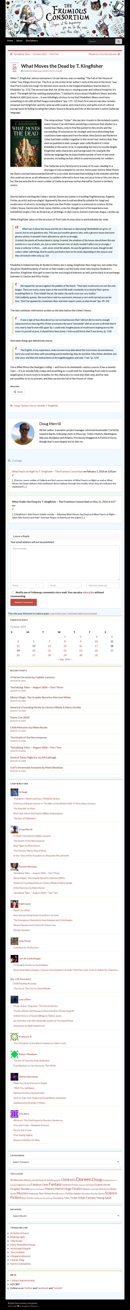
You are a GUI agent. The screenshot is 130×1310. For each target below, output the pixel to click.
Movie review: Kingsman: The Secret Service (35, 1006)
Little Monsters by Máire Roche (28, 727)
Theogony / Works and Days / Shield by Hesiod (36, 798)
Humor (86, 1188)
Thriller (74, 1198)
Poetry (62, 1194)
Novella (59, 71)
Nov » (68, 659)
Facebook (42, 1287)
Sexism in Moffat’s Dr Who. (26, 1140)
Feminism (66, 1185)
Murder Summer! (21, 930)
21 (49, 650)
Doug (38, 71)
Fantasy (45, 71)
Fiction (75, 1185)
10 (96, 641)
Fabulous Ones (39, 1184)
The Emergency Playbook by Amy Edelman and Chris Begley (42, 920)
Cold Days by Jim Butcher (26, 947)
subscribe (88, 592)
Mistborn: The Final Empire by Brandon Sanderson (38, 1120)
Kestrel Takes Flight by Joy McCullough (33, 757)
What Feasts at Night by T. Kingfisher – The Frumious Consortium (47, 471)
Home (10, 40)
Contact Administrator (22, 1280)
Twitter (28, 1287)
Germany (90, 1185)
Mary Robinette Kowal (22, 1244)
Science (101, 1193)
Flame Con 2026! (20, 717)
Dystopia (106, 1180)
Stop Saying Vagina (22, 1135)
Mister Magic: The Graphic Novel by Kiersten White (40, 697)
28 (49, 655)
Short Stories (28, 1198)
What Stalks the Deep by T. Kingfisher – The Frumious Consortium (50, 501)
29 (65, 655)
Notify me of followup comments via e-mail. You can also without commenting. (57, 594)
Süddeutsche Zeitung (43, 1198)
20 (33, 650)
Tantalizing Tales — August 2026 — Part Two (35, 747)
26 (18, 655)
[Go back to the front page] (65, 18)
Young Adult (103, 1197)
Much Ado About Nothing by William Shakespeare (38, 813)
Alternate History (22, 1180)
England (20, 1185)
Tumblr (57, 1287)
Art (33, 1180)
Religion (77, 1193)
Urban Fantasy (87, 1197)
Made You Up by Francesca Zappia (30, 1083)
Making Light (17, 1236)
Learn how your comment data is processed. (73, 613)
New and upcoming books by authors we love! (36, 915)
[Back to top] (123, 1303)
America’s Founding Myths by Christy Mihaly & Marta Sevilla (45, 707)
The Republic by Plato (24, 808)
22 (65, 650)
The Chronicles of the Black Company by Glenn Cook (39, 1043)
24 (96, 650)
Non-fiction (45, 1193)
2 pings (16, 460)
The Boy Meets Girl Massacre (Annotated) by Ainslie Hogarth (43, 1010)
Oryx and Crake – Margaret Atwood (31, 1125)
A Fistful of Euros (19, 1233)
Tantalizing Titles (61, 1198)
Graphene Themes (30, 1306)
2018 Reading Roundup (25, 983)
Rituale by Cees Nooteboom (103, 54)
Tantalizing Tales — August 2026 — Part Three (36, 687)
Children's (68, 1180)
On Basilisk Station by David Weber (30, 965)
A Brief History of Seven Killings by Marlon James (37, 1015)
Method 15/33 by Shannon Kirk (28, 1093)
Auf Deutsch (40, 1180)
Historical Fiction (37, 1189)
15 (65, 645)
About (19, 40)
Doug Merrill (29, 71)
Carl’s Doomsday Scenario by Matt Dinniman (36, 767)
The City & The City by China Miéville (31, 988)
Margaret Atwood (20, 1255)
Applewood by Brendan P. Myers (29, 1102)
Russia (94, 1193)
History (49, 1189)
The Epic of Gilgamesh (24, 818)
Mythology (33, 1193)
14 (49, 645)
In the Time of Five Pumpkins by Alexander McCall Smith (41, 855)
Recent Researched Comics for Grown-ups (34, 925)
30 (80, 655)
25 (111, 650)
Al (11, 1180)
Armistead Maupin (20, 1248)
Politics (69, 1193)
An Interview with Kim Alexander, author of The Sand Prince (43, 1020)
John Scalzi (16, 1240)
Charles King (17, 1259)
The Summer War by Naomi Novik (29, 850)
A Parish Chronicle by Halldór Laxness (32, 677)
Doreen (83, 1179)
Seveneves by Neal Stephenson (29, 1025)
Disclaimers (32, 40)
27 (33, 655)
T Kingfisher (52, 405)
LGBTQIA (94, 1189)
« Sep (61, 659)
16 (80, 645)
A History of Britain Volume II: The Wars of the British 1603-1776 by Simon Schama (54, 803)
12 (18, 645)
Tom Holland (17, 1252)
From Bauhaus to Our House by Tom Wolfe (34, 1065)
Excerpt (27, 1185)
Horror (52, 71)
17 (96, 645)
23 (80, 650)
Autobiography (54, 1180)
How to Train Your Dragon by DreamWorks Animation (39, 1097)
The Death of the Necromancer (28, 737)
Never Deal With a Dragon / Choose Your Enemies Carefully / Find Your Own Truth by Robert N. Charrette (65, 970)
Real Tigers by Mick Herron (26, 845)
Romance (86, 1193)
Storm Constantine (20, 1263)
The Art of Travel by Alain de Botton (31, 1060)
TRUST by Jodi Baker (23, 1088)
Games (82, 1185)
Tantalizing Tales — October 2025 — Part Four (36, 54)
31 (96, 655)
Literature (104, 1189)
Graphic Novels (19, 1189)
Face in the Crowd (22, 1130)
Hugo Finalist (73, 1189)
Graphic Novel (102, 1184)
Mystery (22, 1193)
